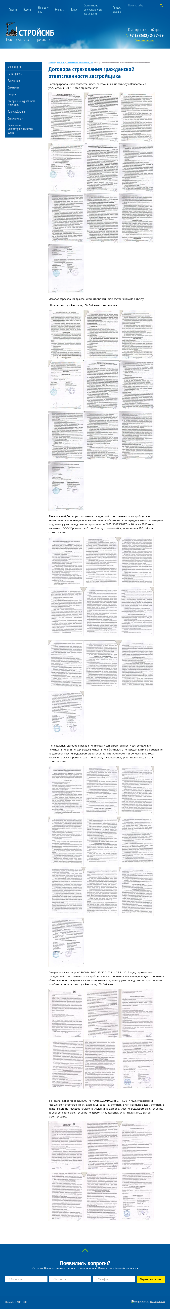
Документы (60, 63)
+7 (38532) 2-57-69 (147, 35)
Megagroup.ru (157, 1301)
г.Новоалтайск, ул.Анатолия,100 (79, 63)
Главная (51, 63)
